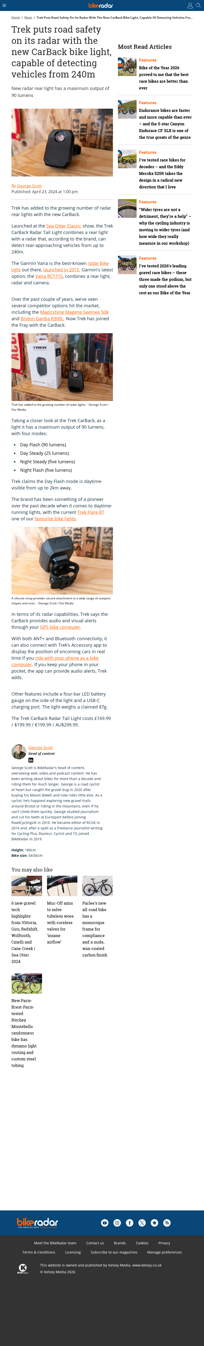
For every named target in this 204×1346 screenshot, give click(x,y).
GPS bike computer (60, 627)
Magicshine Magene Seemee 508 (74, 312)
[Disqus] (88, 1147)
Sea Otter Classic (63, 226)
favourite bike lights (55, 519)
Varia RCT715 (49, 276)
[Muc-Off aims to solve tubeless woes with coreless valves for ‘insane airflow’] (62, 886)
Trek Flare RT (90, 512)
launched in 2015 (61, 270)
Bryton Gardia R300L (42, 318)
